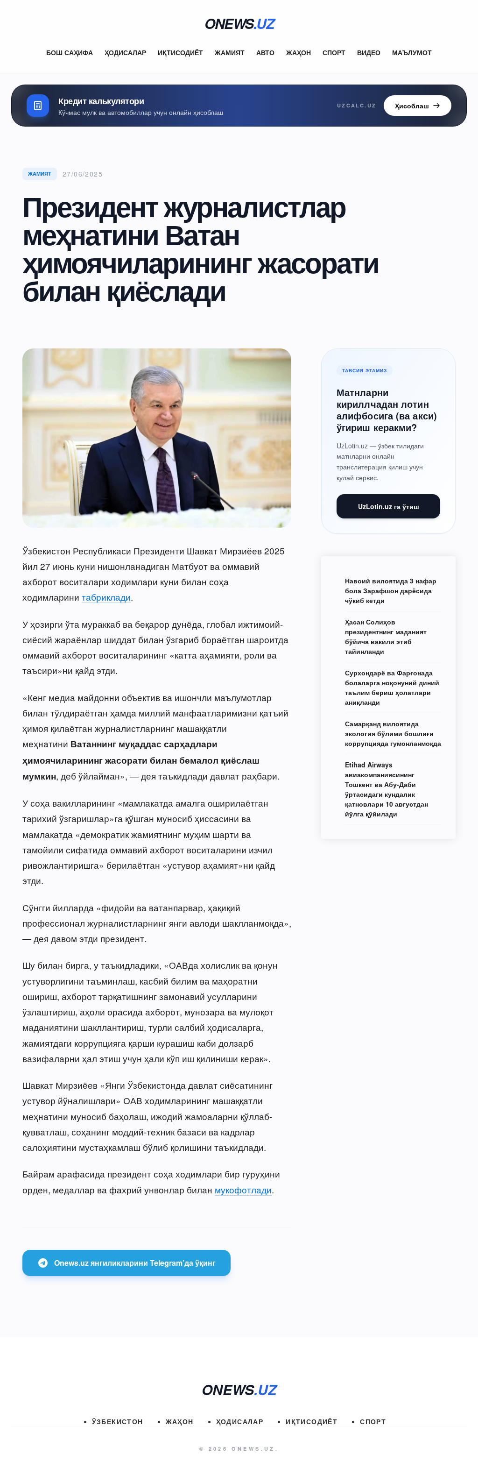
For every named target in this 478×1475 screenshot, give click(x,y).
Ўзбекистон (117, 1421)
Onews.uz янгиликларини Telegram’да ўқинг (135, 1262)
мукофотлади (243, 1189)
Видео (368, 52)
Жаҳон (298, 52)
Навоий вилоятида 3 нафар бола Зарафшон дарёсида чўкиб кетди (390, 590)
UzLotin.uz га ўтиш (388, 506)
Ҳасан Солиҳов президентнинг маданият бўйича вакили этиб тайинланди (386, 636)
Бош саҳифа (69, 52)
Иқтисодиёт (180, 52)
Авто (265, 52)
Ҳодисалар (125, 52)
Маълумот (412, 52)
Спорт (334, 52)
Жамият (230, 52)
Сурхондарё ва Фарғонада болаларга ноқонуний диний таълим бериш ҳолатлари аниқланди (392, 687)
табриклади (106, 596)
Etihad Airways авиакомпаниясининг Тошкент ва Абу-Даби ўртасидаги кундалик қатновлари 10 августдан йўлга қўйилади (386, 789)
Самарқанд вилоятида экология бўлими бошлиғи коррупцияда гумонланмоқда (393, 733)
